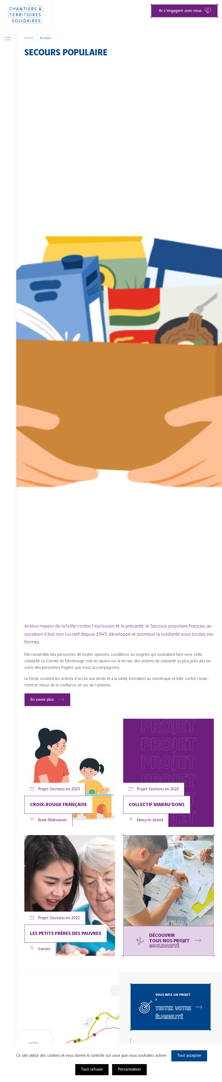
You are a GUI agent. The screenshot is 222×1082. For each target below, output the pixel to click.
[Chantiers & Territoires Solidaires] (25, 15)
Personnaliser (129, 1069)
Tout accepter (189, 1056)
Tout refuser (92, 1069)
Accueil (28, 38)
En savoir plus (42, 700)
